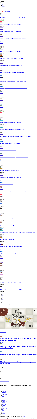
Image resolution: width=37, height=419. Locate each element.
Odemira (1, 27)
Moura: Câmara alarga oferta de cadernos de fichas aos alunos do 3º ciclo (11, 58)
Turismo (1, 120)
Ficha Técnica (4, 393)
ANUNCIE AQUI (3, 332)
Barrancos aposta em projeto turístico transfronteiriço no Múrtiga (10, 143)
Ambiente (1, 86)
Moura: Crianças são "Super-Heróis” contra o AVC (8, 150)
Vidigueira (1, 186)
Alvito (3, 403)
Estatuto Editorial (4, 394)
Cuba (1, 104)
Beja (1, 13)
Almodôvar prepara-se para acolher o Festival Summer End (9, 115)
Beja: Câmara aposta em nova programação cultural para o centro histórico (12, 72)
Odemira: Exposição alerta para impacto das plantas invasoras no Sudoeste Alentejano (13, 88)
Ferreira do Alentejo (5, 408)
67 (2, 301)
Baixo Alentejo (4, 404)
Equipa (3, 395)
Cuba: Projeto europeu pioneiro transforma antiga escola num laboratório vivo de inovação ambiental (15, 136)
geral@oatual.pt (7, 11)
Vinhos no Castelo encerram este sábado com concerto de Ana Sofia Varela (11, 289)
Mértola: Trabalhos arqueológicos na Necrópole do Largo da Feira (10, 177)
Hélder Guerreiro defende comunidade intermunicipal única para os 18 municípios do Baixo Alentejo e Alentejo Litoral (18, 218)
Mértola (3, 409)
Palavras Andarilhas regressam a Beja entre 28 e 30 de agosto (9, 170)
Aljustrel (1, 125)
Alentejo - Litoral (2, 83)
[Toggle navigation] (0, 2)
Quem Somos (4, 391)
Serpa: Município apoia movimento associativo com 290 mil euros (10, 211)
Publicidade (4, 392)
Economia (1, 244)
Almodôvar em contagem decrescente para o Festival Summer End (10, 24)
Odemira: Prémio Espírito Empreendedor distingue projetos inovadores (11, 246)
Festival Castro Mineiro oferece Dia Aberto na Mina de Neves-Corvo (10, 51)
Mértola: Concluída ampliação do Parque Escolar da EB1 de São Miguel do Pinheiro (13, 81)
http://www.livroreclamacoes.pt (4, 381)
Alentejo (3, 400)
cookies (6, 418)
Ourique (3, 411)
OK (33, 418)
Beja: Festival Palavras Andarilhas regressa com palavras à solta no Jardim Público (13, 17)
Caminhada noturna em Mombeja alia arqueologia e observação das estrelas (12, 282)
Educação (1, 56)
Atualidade (1, 29)
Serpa (1, 159)
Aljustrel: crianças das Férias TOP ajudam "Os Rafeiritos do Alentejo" (11, 275)
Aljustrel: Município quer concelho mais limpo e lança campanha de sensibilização (12, 129)
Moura (1, 54)
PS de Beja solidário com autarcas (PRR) (6, 184)
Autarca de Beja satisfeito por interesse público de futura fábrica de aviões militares (13, 38)
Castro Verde (2, 40)
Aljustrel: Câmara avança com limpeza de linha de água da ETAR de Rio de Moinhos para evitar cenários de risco (17, 232)
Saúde (1, 203)
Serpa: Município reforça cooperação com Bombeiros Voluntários (10, 225)
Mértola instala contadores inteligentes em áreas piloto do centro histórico (11, 65)
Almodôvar (2, 20)
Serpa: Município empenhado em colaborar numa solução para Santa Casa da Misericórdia (14, 163)
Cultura (1, 70)
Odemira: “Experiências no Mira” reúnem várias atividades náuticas (10, 31)
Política (1, 182)
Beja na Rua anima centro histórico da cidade (7, 239)
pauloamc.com (24, 416)
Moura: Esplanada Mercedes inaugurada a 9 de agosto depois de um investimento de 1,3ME (14, 157)
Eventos (3, 396)
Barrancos (3, 405)
